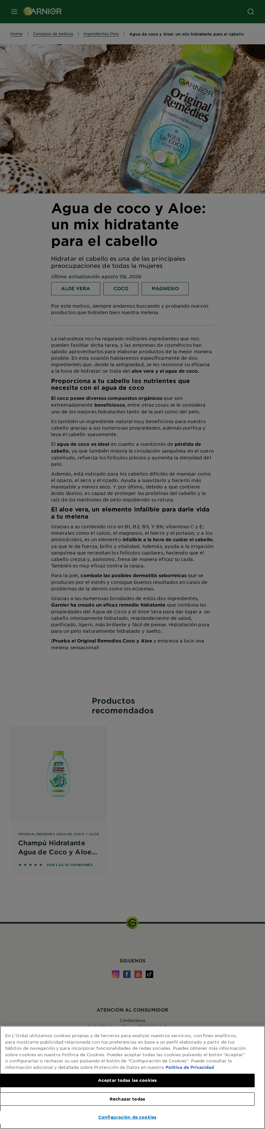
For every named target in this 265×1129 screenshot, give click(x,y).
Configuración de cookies (127, 1117)
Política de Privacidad (189, 1067)
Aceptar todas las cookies (127, 1080)
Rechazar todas (127, 1099)
